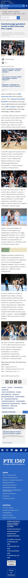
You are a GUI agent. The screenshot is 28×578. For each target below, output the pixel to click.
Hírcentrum (4, 8)
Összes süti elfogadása (11, 573)
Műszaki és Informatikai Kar (9, 493)
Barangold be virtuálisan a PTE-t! (10, 510)
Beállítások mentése (11, 563)
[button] (11, 3)
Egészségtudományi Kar (8, 482)
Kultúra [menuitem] (14, 13)
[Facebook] (7, 382)
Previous (24, 412)
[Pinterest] (19, 382)
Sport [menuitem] (19, 13)
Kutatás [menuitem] (10, 11)
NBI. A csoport (11, 106)
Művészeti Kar (13, 405)
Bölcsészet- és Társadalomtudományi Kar (12, 480)
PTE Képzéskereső (7, 512)
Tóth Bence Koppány (9, 59)
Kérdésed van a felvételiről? (9, 517)
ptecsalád (10, 387)
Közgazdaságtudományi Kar (8, 401)
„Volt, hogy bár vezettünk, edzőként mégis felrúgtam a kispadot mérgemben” (12, 78)
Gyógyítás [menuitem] (16, 11)
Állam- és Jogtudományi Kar (8, 392)
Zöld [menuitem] (23, 13)
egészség (4, 387)
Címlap (3, 32)
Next (26, 412)
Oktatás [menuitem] (4, 11)
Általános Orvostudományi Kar (10, 477)
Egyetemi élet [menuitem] (6, 13)
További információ (13, 536)
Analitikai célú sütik (14, 539)
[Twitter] (15, 382)
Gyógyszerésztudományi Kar (10, 485)
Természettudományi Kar (8, 408)
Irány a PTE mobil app (8, 507)
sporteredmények (18, 387)
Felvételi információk (8, 515)
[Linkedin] (11, 382)
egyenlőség (10, 442)
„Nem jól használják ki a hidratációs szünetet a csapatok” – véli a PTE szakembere (12, 71)
